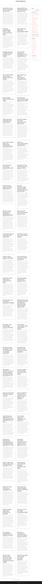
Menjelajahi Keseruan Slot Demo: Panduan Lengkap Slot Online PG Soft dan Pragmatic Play (8, 372)
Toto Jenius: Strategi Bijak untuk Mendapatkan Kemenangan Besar (8, 144)
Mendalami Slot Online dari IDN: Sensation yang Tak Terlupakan (22, 349)
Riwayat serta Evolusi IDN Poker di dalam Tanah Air (8, 394)
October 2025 (34, 45)
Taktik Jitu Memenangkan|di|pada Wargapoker (22, 143)
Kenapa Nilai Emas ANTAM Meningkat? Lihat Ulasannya (22, 9)
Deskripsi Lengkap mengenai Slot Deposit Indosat (22, 279)
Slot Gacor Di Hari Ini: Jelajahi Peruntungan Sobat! (22, 511)
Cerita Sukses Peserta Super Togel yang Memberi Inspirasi (22, 326)
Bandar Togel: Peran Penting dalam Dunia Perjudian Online (8, 464)
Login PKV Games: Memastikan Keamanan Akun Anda (7, 280)
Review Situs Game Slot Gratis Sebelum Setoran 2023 (8, 9)
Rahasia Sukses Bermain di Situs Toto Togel (8, 99)
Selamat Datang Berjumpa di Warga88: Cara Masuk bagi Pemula (8, 213)
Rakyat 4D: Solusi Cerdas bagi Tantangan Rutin (7, 488)
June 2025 (33, 52)
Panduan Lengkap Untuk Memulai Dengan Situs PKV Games (22, 371)
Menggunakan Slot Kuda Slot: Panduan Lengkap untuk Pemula (8, 54)
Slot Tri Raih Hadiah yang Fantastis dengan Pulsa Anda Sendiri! (8, 77)
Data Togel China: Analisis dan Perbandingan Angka (22, 30)
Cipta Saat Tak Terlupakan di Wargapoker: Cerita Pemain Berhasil (22, 54)
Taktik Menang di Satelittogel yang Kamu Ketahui (7, 121)
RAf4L (9, 35)
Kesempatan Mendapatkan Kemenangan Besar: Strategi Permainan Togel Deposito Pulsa (8, 442)
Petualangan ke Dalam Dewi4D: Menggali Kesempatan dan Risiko (21, 465)
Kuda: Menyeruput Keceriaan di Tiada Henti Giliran (22, 258)
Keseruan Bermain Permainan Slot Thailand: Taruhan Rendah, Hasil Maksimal (22, 395)
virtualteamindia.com (21, 1)
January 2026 (34, 41)
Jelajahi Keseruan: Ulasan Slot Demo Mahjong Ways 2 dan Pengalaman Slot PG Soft (8, 418)
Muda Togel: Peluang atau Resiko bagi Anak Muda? (8, 235)
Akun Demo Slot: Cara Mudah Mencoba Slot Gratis (8, 166)
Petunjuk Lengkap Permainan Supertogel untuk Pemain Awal (22, 121)
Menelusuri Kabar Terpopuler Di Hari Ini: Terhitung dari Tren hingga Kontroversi (8, 350)
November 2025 (34, 44)
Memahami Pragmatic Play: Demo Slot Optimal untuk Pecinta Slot (22, 534)
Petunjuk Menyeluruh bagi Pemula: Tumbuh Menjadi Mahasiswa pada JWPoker (22, 188)
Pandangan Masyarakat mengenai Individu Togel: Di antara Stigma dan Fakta (22, 442)
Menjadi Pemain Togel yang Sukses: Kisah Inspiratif (7, 187)
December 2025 (34, 42)
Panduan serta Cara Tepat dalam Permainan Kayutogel (8, 301)
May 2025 (33, 53)
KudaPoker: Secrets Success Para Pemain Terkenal (22, 235)
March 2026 (33, 39)
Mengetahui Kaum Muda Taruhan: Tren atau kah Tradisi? (22, 166)
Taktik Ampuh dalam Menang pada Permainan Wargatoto (22, 557)
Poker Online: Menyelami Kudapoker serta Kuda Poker (21, 418)
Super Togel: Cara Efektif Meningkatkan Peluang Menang (21, 77)
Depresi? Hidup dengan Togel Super (8, 257)
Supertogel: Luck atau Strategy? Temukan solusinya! (8, 326)
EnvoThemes (23, 582)
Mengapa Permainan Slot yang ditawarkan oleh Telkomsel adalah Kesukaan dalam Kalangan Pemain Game (22, 303)
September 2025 (34, 47)
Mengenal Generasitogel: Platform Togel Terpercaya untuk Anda (7, 31)
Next (18, 579)
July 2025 (33, 50)
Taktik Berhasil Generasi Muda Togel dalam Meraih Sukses (22, 99)
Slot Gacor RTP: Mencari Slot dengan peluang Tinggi (22, 212)
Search (33, 8)
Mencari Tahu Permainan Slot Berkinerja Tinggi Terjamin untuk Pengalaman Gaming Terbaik (8, 558)
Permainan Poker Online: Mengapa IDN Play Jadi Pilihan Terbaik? (22, 489)
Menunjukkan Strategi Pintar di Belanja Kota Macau (8, 534)
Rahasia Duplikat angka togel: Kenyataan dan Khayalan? (7, 511)
